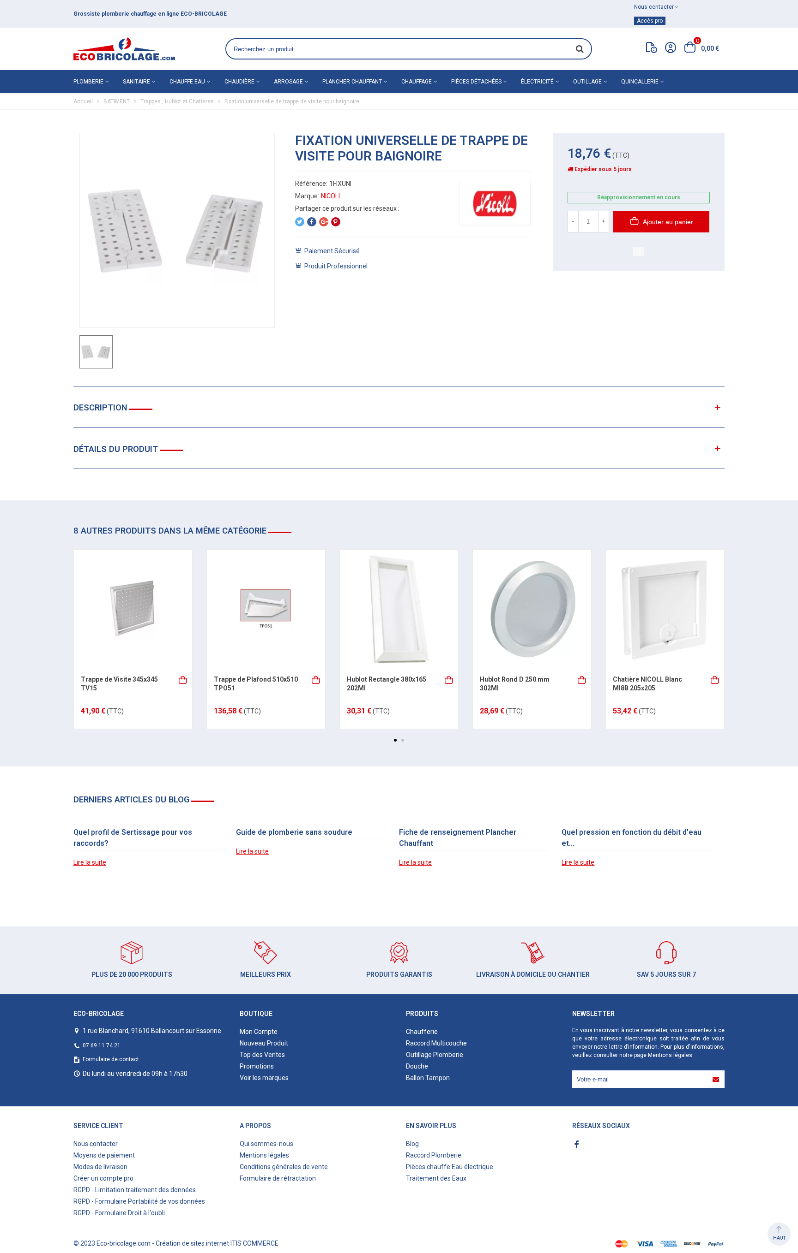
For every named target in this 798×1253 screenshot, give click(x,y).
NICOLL (331, 196)
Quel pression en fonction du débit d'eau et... (631, 838)
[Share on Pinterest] (335, 221)
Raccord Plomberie (433, 1155)
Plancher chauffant (352, 81)
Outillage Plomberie (434, 1054)
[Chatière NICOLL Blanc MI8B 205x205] (665, 609)
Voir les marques (264, 1077)
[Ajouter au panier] (183, 679)
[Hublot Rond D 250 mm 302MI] (532, 609)
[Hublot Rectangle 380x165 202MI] (399, 609)
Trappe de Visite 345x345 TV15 (119, 684)
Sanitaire (136, 81)
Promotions (257, 1066)
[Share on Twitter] (299, 221)
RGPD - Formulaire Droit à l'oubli (119, 1213)
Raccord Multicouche (436, 1043)
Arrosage (288, 81)
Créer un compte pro (103, 1178)
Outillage (587, 81)
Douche (417, 1066)
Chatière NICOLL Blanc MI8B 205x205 (647, 684)
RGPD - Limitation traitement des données (134, 1190)
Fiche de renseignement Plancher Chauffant (457, 838)
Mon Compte (259, 1031)
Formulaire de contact (111, 1059)
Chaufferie (422, 1031)
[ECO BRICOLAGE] (124, 48)
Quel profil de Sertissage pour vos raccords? (132, 838)
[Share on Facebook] (311, 221)
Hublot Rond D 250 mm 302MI (515, 684)
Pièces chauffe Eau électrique (449, 1166)
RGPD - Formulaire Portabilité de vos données (139, 1201)
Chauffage (416, 81)
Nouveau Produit (264, 1043)
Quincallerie (640, 81)
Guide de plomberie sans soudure (294, 832)
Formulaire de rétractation (278, 1178)
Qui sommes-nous (266, 1143)
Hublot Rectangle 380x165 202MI (386, 684)
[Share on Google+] (323, 221)
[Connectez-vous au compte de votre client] (670, 49)
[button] (395, 740)
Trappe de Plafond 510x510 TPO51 (256, 684)
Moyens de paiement (104, 1155)
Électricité (537, 81)
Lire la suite (89, 862)
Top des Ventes (262, 1054)
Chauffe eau (187, 81)
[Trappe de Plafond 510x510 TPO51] (266, 609)
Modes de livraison (100, 1166)
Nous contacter (95, 1143)
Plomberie (88, 81)
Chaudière (239, 81)
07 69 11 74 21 (102, 1045)
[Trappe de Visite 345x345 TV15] (133, 609)
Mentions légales (670, 1055)
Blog (412, 1143)
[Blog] (651, 49)
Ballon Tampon (428, 1077)
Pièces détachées (476, 81)
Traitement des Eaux (436, 1178)
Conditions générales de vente (284, 1166)
